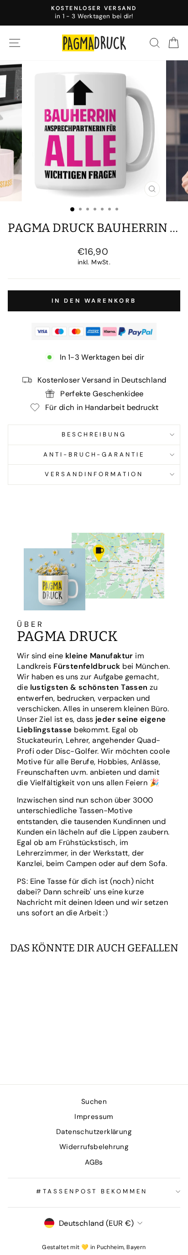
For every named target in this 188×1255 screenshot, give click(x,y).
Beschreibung (94, 434)
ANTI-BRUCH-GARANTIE (94, 454)
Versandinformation (94, 474)
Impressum (94, 1116)
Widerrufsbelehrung (94, 1146)
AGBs (94, 1162)
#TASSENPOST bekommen (92, 1191)
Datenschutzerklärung (94, 1131)
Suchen (94, 1101)
